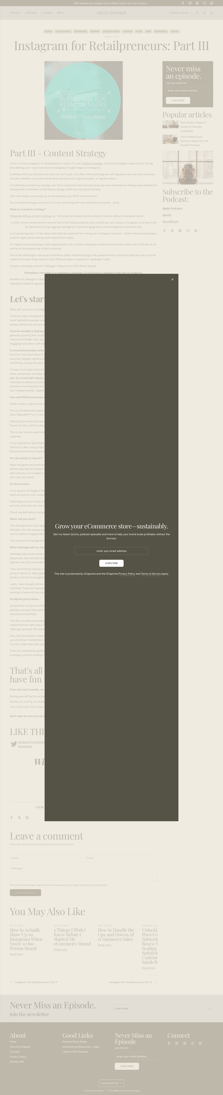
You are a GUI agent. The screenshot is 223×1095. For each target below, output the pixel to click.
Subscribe (111, 563)
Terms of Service (151, 573)
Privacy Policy (127, 573)
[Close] (172, 279)
